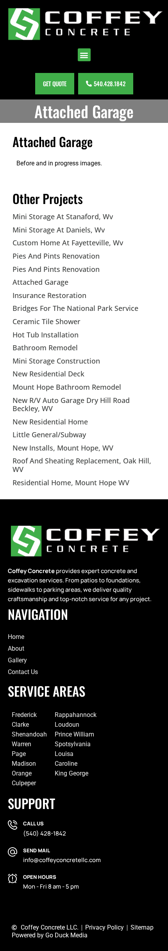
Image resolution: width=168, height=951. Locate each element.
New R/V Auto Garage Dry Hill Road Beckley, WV (71, 404)
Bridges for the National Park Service (75, 308)
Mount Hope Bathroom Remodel (67, 387)
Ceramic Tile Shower (46, 321)
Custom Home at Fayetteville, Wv (68, 242)
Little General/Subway (49, 434)
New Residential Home (50, 421)
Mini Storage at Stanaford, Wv (63, 216)
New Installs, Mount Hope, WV (63, 447)
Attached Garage (40, 282)
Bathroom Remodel (45, 347)
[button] (84, 54)
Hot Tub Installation (46, 334)
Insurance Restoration (49, 295)
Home (16, 637)
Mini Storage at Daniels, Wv (59, 229)
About (16, 648)
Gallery (17, 660)
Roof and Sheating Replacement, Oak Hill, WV (82, 465)
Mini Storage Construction (56, 360)
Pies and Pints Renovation (56, 256)
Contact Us (23, 672)
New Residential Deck (48, 373)
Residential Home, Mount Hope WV (71, 482)
